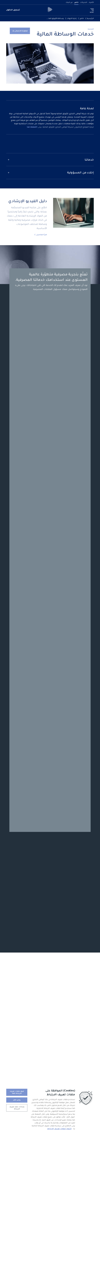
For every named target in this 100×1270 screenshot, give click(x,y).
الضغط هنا (32, 126)
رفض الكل (17, 1100)
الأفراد (91, 2)
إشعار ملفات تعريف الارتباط (59, 1128)
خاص (76, 2)
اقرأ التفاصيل (41, 234)
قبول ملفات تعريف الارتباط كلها (17, 1092)
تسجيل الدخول (13, 9)
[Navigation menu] (92, 10)
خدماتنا (89, 159)
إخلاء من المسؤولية (80, 172)
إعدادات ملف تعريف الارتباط (16, 1107)
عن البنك (69, 2)
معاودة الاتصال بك (20, 30)
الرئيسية (90, 18)
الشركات (83, 2)
